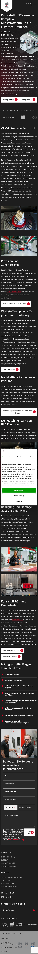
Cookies (4, 951)
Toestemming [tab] (6, 457)
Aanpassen (18, 496)
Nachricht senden (29, 832)
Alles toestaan (19, 490)
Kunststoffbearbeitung (8, 866)
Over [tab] (31, 457)
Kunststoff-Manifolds (8, 863)
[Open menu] (35, 4)
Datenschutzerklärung (16, 840)
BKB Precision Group (8, 857)
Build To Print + (6, 860)
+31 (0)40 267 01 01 (8, 883)
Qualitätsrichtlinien (14, 292)
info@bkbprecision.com (9, 886)
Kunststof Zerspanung (11, 650)
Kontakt (28, 4)
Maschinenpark (17, 620)
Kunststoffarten (9, 370)
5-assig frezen (26, 100)
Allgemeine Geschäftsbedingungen (9, 943)
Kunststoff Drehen (10, 657)
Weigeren (19, 501)
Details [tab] (19, 457)
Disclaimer (5, 938)
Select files (9, 807)
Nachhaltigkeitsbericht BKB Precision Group (17, 412)
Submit (34, 910)
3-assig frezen (8, 100)
